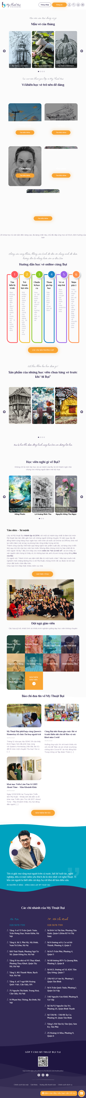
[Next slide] (81, 51)
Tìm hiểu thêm (25, 132)
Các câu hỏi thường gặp (43, 350)
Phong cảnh (25, 125)
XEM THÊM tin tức (43, 813)
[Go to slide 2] (40, 71)
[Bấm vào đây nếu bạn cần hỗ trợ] (81, 1093)
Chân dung (25, 168)
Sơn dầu (43, 211)
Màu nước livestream (43, 66)
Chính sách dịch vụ (65, 1085)
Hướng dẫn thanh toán (48, 1085)
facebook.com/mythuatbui (53, 1071)
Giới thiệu (34, 1085)
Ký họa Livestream (20, 66)
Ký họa (61, 125)
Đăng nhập (45, 5)
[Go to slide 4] (44, 71)
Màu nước (61, 168)
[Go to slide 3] (42, 71)
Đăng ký (59, 5)
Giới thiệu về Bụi (42, 574)
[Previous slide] (4, 51)
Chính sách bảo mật (21, 1085)
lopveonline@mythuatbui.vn (33, 1071)
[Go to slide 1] (38, 71)
